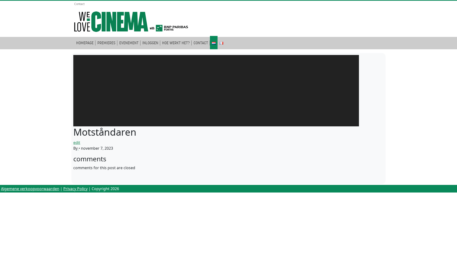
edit (76, 142)
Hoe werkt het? (176, 42)
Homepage (85, 42)
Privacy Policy (75, 188)
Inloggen (150, 42)
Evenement (129, 42)
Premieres (106, 42)
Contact (79, 4)
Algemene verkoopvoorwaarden (30, 188)
